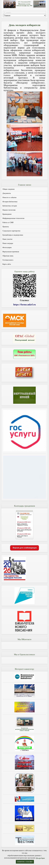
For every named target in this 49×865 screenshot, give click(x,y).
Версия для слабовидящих (24, 548)
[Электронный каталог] (24, 338)
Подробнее (40, 858)
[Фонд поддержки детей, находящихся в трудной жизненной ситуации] (24, 498)
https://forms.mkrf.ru (24, 304)
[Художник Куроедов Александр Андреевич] (24, 782)
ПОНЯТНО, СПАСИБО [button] (24, 862)
